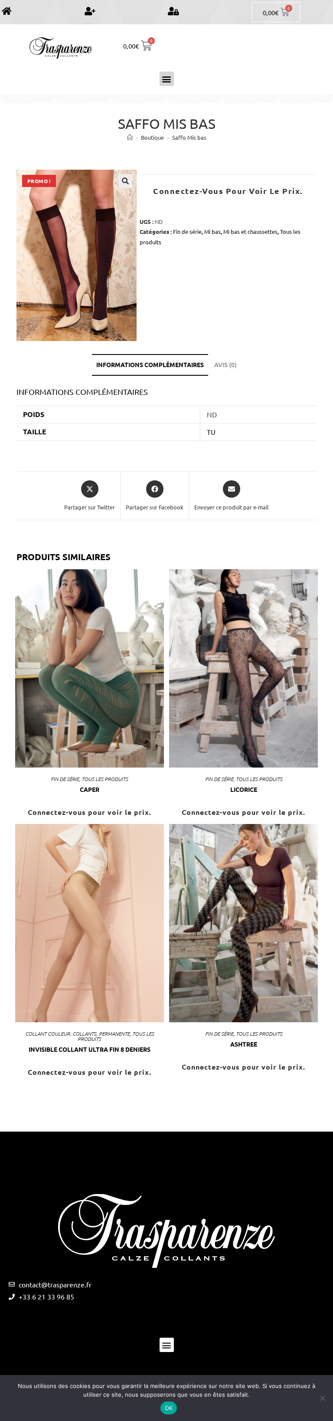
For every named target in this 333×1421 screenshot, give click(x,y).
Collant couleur (47, 1033)
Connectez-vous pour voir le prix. (228, 191)
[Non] (322, 1398)
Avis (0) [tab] (225, 364)
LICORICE (243, 789)
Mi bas (212, 231)
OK (169, 1408)
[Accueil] (130, 137)
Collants (84, 1033)
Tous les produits (105, 778)
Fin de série (187, 231)
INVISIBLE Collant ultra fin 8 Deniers (89, 1049)
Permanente (114, 1033)
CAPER (89, 789)
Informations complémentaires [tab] (150, 364)
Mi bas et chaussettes (250, 231)
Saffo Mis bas (189, 137)
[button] (167, 79)
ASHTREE (243, 1044)
